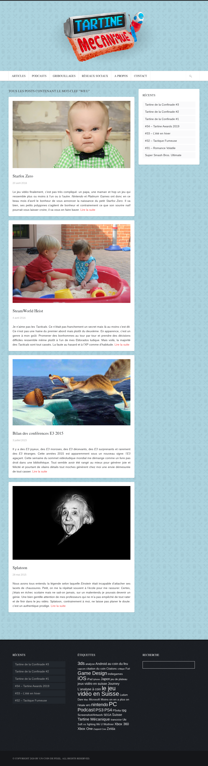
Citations (111, 668)
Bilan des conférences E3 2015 (38, 433)
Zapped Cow (99, 729)
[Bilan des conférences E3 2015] (71, 423)
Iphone (96, 679)
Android (101, 664)
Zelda (111, 728)
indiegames (115, 673)
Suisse (117, 714)
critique (121, 669)
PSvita (117, 710)
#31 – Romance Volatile (160, 148)
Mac (86, 699)
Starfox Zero (23, 176)
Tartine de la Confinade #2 (162, 111)
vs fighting (89, 724)
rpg (124, 710)
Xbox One (85, 729)
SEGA (107, 714)
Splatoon (20, 567)
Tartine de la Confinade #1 (162, 119)
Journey (113, 683)
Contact (140, 76)
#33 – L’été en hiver (157, 133)
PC (113, 704)
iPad (89, 679)
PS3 (99, 710)
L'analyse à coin (89, 689)
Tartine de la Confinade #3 (162, 104)
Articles (19, 76)
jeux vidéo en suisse (92, 683)
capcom (82, 669)
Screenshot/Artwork (90, 714)
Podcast (86, 709)
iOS (82, 678)
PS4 (108, 710)
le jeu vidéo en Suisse (98, 691)
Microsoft (94, 699)
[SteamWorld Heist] (71, 300)
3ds (81, 663)
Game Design (92, 673)
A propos (121, 76)
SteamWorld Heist (28, 310)
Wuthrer (108, 724)
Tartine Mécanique (94, 719)
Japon (105, 679)
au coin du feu (118, 664)
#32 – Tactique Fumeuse (161, 140)
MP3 (88, 705)
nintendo (99, 704)
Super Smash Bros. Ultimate (163, 155)
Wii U (99, 724)
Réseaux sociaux (95, 76)
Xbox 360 (122, 724)
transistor (116, 719)
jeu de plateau (119, 679)
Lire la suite (87, 209)
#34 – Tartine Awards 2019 (162, 126)
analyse (90, 664)
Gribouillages (64, 76)
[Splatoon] (71, 557)
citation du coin (96, 668)
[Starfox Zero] (71, 165)
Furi (128, 668)
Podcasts (39, 76)
